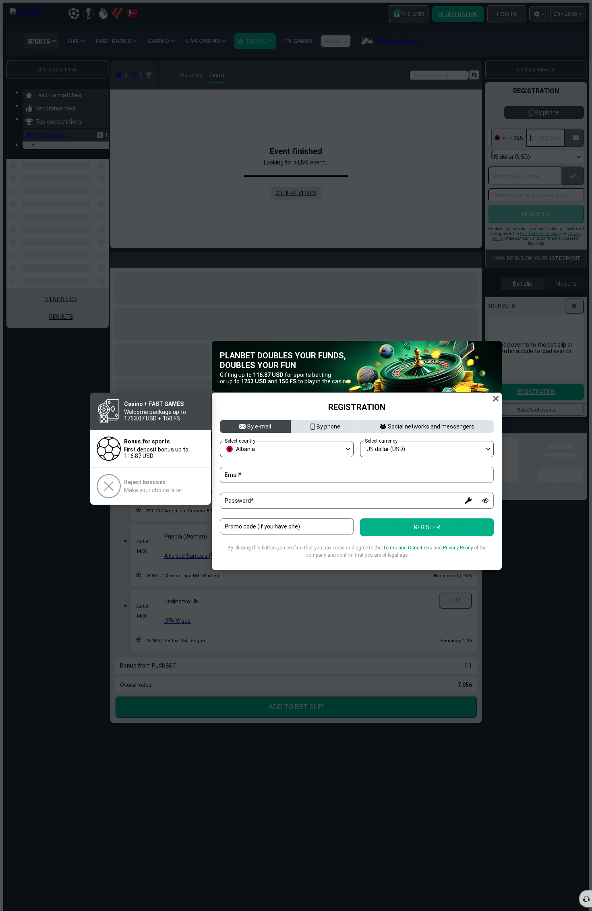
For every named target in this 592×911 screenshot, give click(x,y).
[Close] (496, 399)
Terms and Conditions (407, 548)
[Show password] (485, 501)
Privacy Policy (458, 548)
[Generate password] (468, 501)
